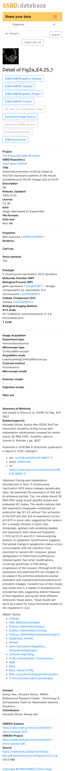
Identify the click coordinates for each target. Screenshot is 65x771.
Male (12, 662)
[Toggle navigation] (55, 16)
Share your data (18, 17)
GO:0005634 (23, 302)
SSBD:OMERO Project (18, 101)
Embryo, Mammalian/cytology (28, 630)
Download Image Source (20, 116)
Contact (47, 769)
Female (13, 642)
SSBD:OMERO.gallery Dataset (23, 78)
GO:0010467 (33, 286)
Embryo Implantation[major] (27, 626)
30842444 (23, 461)
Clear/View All (32, 42)
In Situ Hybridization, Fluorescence (31, 658)
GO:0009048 (30, 294)
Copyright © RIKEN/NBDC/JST (21, 769)
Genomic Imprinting (21, 654)
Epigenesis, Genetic (21, 638)
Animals (14, 618)
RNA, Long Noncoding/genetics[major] (33, 674)
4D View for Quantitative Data (24, 109)
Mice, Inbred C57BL (21, 670)
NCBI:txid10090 (32, 236)
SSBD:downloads (15, 139)
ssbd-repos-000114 (14, 163)
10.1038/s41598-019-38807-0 (33, 457)
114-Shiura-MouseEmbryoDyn (21, 155)
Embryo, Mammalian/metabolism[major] (34, 634)
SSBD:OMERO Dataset (19, 86)
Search (55, 34)
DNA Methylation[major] (24, 622)
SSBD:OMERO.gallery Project (23, 93)
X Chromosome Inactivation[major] (31, 678)
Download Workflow (17, 132)
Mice (12, 666)
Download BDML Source (20, 124)
